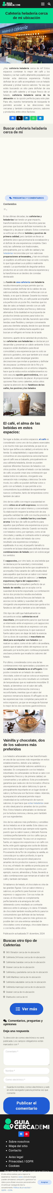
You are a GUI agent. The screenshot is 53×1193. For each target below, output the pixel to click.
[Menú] (42, 4)
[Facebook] (21, 1134)
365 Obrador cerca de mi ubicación (23, 952)
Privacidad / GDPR (21, 1161)
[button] (49, 4)
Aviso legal (16, 1157)
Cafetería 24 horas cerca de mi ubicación (25, 957)
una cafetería (23, 282)
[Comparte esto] (12, 118)
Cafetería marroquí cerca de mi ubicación (25, 987)
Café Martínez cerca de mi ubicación (23, 977)
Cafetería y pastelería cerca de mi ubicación (27, 972)
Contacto (15, 1150)
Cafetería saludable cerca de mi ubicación (26, 982)
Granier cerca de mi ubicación (20, 967)
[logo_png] (11, 4)
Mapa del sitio (18, 1146)
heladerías (8, 253)
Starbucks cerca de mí (16, 997)
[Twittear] (19, 118)
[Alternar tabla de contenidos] (5, 209)
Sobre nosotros (19, 1141)
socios (20, 1177)
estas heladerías (35, 803)
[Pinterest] (26, 1134)
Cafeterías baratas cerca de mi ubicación (25, 962)
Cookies (14, 1166)
